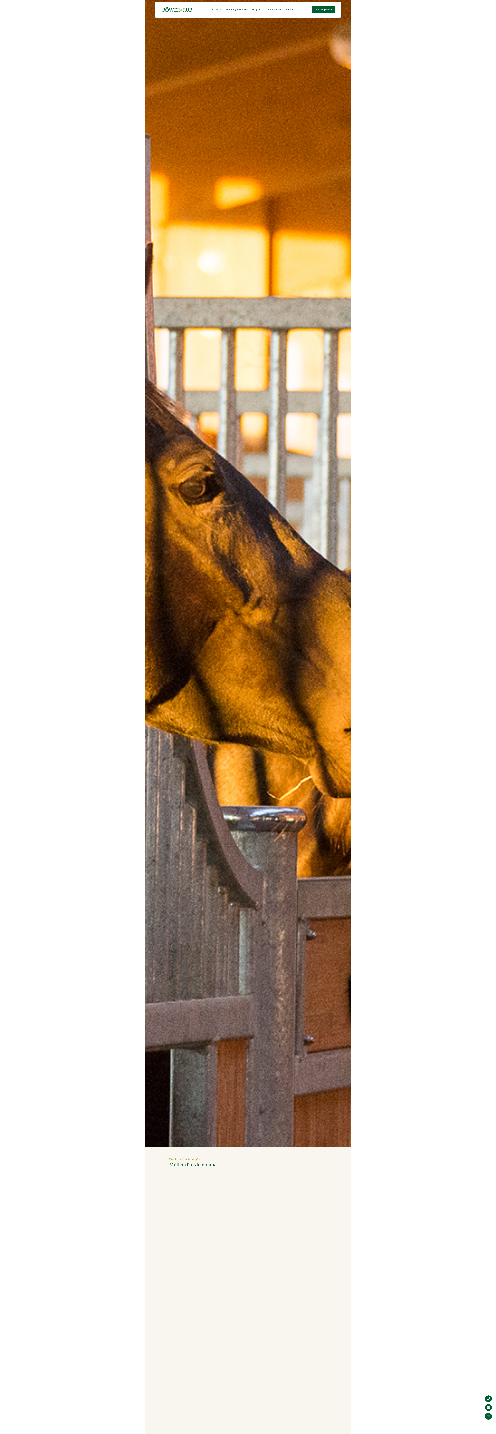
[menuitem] (216, 9)
